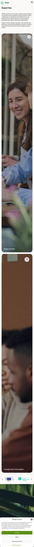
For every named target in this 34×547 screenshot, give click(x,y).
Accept (17, 532)
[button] (31, 519)
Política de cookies (16, 545)
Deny (17, 537)
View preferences (17, 541)
